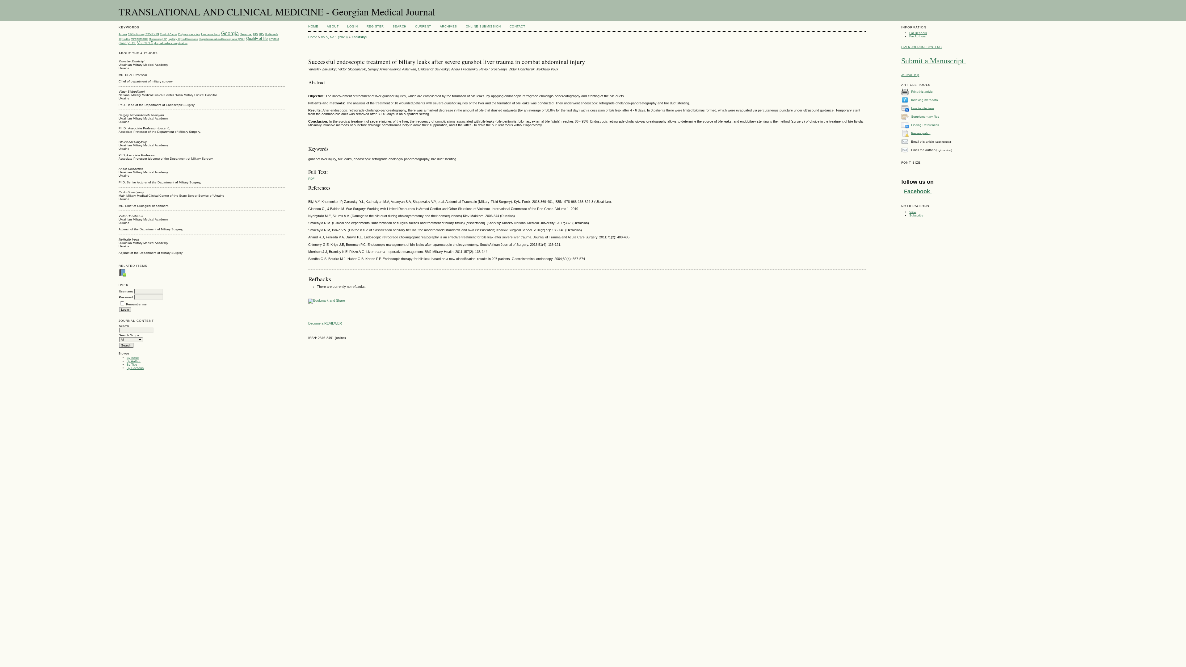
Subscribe (916, 215)
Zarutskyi (359, 37)
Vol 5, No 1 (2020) (334, 37)
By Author (134, 361)
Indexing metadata (924, 99)
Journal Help (910, 75)
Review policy (920, 133)
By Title (132, 364)
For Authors (917, 36)
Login (352, 26)
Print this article (922, 91)
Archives (448, 26)
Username (126, 291)
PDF (311, 178)
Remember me (136, 304)
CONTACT (517, 26)
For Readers (918, 33)
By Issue (133, 357)
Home (313, 26)
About (333, 26)
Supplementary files (925, 116)
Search (399, 26)
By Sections (135, 368)
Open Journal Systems (921, 47)
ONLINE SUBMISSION (483, 26)
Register (375, 26)
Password (126, 297)
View (912, 212)
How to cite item (922, 108)
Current (423, 26)
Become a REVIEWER (325, 323)
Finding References (925, 124)
